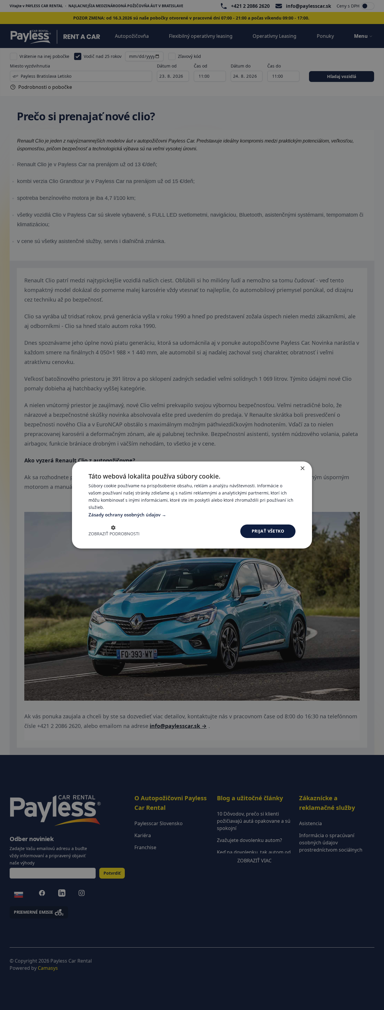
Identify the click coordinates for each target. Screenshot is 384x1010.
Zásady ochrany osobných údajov (125, 515)
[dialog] (192, 505)
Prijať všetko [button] (268, 531)
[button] (114, 531)
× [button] (302, 468)
